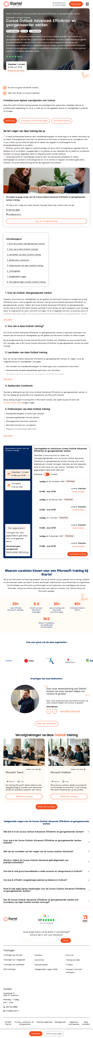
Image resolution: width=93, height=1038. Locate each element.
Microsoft (17, 14)
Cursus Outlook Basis (12, 403)
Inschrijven (10, 121)
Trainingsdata (14, 271)
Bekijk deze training (24, 796)
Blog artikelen (86, 1023)
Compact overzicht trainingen (74, 970)
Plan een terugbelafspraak (46, 221)
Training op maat (73, 960)
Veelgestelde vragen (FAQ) (46, 969)
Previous (48, 711)
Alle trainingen (9, 969)
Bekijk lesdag (78, 492)
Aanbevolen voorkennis (19, 260)
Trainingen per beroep (12, 955)
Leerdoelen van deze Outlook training (25, 255)
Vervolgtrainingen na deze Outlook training (27, 282)
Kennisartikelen (41, 965)
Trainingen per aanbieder (13, 964)
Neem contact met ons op (17, 552)
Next (54, 711)
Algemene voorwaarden (73, 1023)
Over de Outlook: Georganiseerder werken (27, 244)
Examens (38, 955)
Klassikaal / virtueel (16, 67)
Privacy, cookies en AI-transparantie (25, 1023)
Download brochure (62, 121)
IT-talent (69, 965)
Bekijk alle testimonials (46, 723)
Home (8, 14)
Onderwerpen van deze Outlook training (26, 265)
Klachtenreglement (45, 1022)
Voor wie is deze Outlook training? (23, 249)
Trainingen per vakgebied (14, 960)
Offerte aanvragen (54, 1034)
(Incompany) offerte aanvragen (34, 121)
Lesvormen (39, 960)
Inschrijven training (77, 554)
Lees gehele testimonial (70, 711)
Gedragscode (60, 1022)
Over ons (69, 955)
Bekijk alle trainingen (46, 807)
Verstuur (66, 940)
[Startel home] (12, 4)
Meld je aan (76, 4)
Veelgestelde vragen (17, 276)
